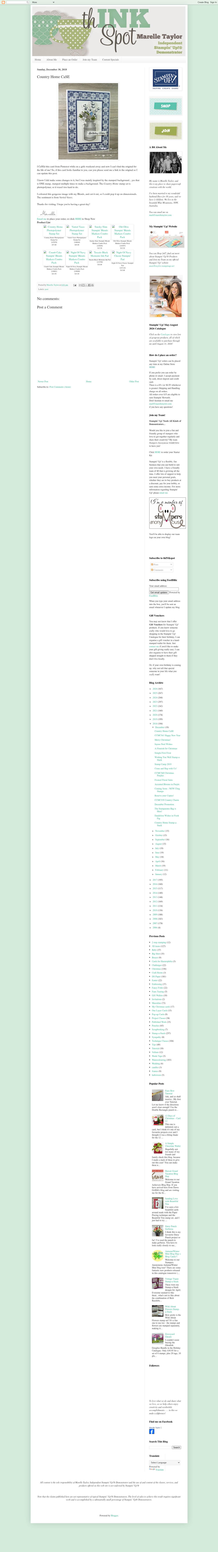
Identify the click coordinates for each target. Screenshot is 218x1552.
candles (155, 1067)
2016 (155, 884)
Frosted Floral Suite (164, 779)
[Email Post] (74, 285)
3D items (156, 946)
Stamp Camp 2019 (163, 764)
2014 (155, 892)
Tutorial (155, 1048)
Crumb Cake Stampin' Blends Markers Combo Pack (54, 267)
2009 (155, 914)
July (157, 848)
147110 (122, 268)
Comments (158, 569)
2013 (155, 897)
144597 (122, 246)
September (160, 839)
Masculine (156, 1002)
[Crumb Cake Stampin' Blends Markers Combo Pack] (54, 262)
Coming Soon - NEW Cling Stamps (167, 790)
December (160, 727)
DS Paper (156, 976)
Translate (160, 1469)
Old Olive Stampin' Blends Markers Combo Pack (122, 242)
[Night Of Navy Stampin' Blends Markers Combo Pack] (77, 262)
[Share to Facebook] (89, 285)
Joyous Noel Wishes (163, 744)
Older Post (134, 381)
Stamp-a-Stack (158, 1033)
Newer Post (43, 381)
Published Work (159, 1021)
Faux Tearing (158, 991)
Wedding (156, 1063)
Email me (41, 218)
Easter (155, 980)
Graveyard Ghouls (170, 1335)
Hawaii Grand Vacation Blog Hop (171, 1173)
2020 (155, 714)
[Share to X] (86, 285)
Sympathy (156, 1037)
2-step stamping (159, 942)
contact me (154, 646)
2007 (155, 923)
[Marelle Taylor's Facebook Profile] (151, 1433)
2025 (155, 692)
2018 (155, 723)
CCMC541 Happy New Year (167, 735)
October (159, 835)
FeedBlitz (153, 595)
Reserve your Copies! (164, 795)
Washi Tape (157, 1055)
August (158, 843)
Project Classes (158, 1018)
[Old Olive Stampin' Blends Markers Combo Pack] (122, 237)
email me (163, 492)
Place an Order (69, 59)
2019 (155, 719)
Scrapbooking (158, 1029)
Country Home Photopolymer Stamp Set (54, 238)
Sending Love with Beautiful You (171, 1201)
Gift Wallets (157, 995)
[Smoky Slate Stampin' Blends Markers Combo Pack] (99, 237)
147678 (54, 242)
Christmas (156, 968)
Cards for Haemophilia (162, 961)
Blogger (114, 1515)
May (157, 856)
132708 (99, 262)
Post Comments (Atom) (60, 386)
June (157, 852)
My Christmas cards (161, 1006)
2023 (155, 701)
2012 (155, 901)
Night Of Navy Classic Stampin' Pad (123, 264)
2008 (155, 918)
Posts (155, 564)
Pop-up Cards (158, 1014)
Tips (154, 1044)
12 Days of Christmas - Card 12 (172, 1118)
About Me (51, 59)
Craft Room (157, 972)
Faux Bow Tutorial (169, 1092)
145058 (99, 246)
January (159, 874)
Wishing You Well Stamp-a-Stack (167, 758)
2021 (155, 710)
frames (155, 1071)
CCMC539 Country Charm (167, 799)
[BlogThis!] (83, 285)
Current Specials (110, 59)
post (46, 289)
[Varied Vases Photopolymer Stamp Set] (77, 233)
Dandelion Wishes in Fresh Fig (167, 817)
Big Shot (156, 953)
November (160, 830)
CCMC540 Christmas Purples (164, 774)
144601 (54, 271)
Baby (154, 949)
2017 (155, 879)
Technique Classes (160, 1040)
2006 (155, 927)
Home (38, 59)
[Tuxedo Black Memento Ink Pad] (99, 255)
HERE (78, 218)
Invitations (157, 999)
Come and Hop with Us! (166, 768)
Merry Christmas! (163, 739)
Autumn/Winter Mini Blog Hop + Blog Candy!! (173, 1254)
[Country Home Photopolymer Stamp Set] (54, 233)
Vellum (155, 1052)
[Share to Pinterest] (92, 285)
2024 (155, 697)
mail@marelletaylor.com (160, 215)
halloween (156, 1074)
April (158, 861)
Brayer (155, 957)
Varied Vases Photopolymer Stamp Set (77, 238)
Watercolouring (159, 1059)
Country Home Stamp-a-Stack (166, 824)
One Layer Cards (159, 1010)
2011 (155, 905)
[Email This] (80, 285)
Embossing (157, 984)
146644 (77, 242)
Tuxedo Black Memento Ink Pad (100, 260)
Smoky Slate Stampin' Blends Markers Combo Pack (100, 242)
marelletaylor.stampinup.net (161, 265)
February (159, 869)
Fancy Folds (157, 987)
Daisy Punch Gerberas (171, 1227)
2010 (155, 910)
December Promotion (164, 804)
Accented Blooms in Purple (167, 784)
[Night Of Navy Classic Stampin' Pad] (122, 259)
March (158, 865)
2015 (155, 888)
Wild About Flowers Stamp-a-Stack (172, 1309)
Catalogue (165, 334)
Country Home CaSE (164, 731)
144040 (77, 271)
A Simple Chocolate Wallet (172, 1144)
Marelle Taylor (154, 1428)
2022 (155, 706)
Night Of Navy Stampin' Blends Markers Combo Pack (77, 267)
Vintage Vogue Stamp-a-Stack (172, 1280)
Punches (155, 1025)
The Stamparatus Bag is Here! (165, 810)
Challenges (157, 965)
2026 (155, 688)
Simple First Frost (163, 752)
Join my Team (90, 59)
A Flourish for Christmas (166, 748)
